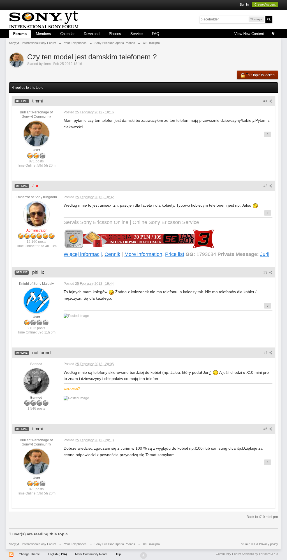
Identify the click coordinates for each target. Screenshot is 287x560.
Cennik (112, 254)
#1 (265, 101)
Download (91, 34)
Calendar (67, 34)
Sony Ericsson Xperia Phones (114, 544)
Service (136, 34)
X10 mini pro (151, 544)
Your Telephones (75, 544)
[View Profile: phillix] (36, 300)
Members (43, 34)
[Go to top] (143, 555)
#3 (265, 272)
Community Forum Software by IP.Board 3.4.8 (247, 554)
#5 (265, 429)
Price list (174, 254)
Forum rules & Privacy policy (258, 544)
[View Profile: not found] (36, 381)
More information (143, 254)
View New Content (249, 34)
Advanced (276, 19)
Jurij (264, 254)
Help (118, 554)
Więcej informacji (83, 254)
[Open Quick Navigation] (273, 34)
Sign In (244, 4)
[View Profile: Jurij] (36, 214)
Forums (20, 34)
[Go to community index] (44, 19)
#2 (265, 186)
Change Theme (29, 554)
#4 (265, 353)
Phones (115, 34)
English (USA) (57, 554)
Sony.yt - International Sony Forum (32, 544)
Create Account (265, 4)
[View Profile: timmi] (36, 133)
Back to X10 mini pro (262, 517)
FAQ (155, 34)
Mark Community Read (91, 554)
